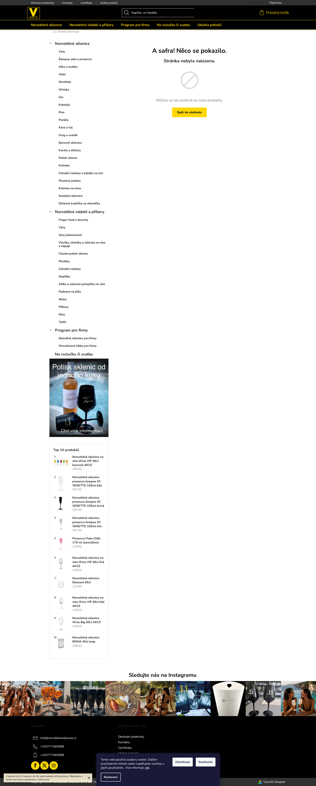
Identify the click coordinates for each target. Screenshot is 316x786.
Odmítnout (182, 762)
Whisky (64, 90)
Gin (61, 97)
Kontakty (67, 3)
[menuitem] (46, 24)
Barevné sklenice (70, 143)
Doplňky (64, 276)
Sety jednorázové (70, 235)
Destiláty (65, 82)
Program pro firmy (71, 330)
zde (147, 768)
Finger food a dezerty (73, 220)
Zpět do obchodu (189, 112)
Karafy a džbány (70, 150)
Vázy (62, 227)
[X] (44, 765)
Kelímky (64, 165)
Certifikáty (86, 3)
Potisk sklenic (68, 158)
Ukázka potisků (109, 3)
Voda (62, 74)
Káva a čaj (65, 127)
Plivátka (64, 261)
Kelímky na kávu (70, 188)
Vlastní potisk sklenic (73, 254)
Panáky (64, 120)
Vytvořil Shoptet (274, 782)
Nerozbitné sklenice (72, 43)
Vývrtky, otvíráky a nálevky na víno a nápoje (82, 244)
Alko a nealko (68, 67)
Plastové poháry (70, 181)
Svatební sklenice (71, 196)
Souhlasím (205, 762)
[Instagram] (53, 765)
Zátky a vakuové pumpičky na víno (82, 284)
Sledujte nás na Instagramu (162, 675)
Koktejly (64, 105)
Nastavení (111, 777)
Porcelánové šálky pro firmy (77, 346)
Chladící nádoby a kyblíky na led (81, 173)
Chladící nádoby (70, 269)
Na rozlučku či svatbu (74, 354)
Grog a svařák (68, 135)
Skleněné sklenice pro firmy (77, 338)
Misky (63, 299)
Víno (62, 52)
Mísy (62, 314)
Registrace (276, 2)
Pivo (61, 112)
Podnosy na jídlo (70, 292)
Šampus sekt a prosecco (75, 59)
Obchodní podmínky (42, 3)
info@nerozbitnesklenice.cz (58, 738)
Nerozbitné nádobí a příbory (79, 211)
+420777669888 (52, 746)
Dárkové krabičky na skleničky (79, 203)
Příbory (63, 307)
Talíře (62, 322)
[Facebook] (35, 765)
